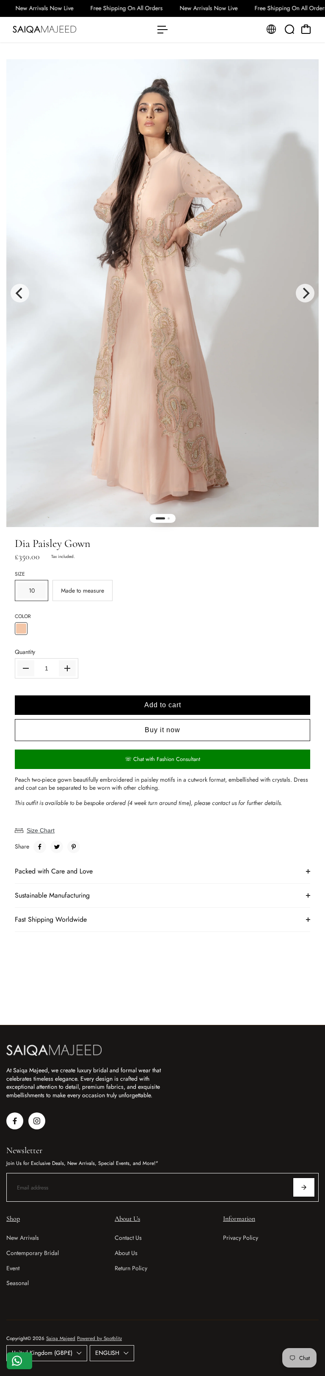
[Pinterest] (73, 846)
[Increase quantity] (67, 668)
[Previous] (20, 293)
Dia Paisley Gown (52, 543)
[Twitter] (56, 846)
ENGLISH (107, 1353)
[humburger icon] (162, 29)
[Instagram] (36, 1120)
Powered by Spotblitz (99, 1338)
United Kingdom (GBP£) (42, 1353)
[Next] (305, 293)
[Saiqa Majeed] (65, 30)
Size (20, 574)
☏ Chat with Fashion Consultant (162, 759)
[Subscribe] (304, 1187)
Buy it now (162, 729)
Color (23, 616)
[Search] (289, 29)
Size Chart (41, 830)
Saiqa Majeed (60, 1338)
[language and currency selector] (271, 29)
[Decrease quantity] (25, 668)
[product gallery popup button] (303, 81)
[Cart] (306, 29)
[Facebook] (39, 846)
